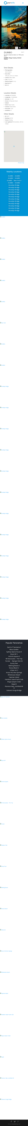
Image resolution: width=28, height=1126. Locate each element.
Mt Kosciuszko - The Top (14, 659)
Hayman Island (14, 677)
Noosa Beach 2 (14, 668)
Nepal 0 (14, 684)
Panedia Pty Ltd (16, 1124)
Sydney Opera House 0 (14, 652)
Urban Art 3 (14, 670)
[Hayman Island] (14, 993)
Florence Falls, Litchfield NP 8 (14, 687)
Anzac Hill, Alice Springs (14, 673)
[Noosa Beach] (14, 908)
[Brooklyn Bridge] (14, 386)
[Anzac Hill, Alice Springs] (14, 951)
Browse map (21, 162)
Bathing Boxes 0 (14, 666)
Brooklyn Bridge (14, 185)
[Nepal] (14, 1057)
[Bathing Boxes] (14, 887)
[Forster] (14, 824)
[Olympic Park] (14, 845)
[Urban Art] (14, 930)
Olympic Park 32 (17, 661)
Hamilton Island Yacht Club (14, 679)
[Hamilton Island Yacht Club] (14, 1014)
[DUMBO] (14, 217)
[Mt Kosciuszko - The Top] (14, 802)
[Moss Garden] (14, 718)
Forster (7, 661)
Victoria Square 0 (14, 656)
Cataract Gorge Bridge (14, 690)
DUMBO (10, 176)
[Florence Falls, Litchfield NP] (14, 1078)
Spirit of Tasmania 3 (14, 647)
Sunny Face (14, 663)
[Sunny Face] (14, 866)
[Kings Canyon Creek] (14, 1035)
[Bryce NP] (14, 760)
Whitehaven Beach (14, 675)
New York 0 (17, 180)
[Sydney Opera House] (14, 739)
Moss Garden (14, 649)
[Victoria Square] (14, 781)
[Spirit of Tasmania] (14, 697)
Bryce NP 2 (14, 654)
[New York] (14, 323)
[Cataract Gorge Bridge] (14, 1099)
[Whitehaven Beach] (14, 972)
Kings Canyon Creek (14, 682)
